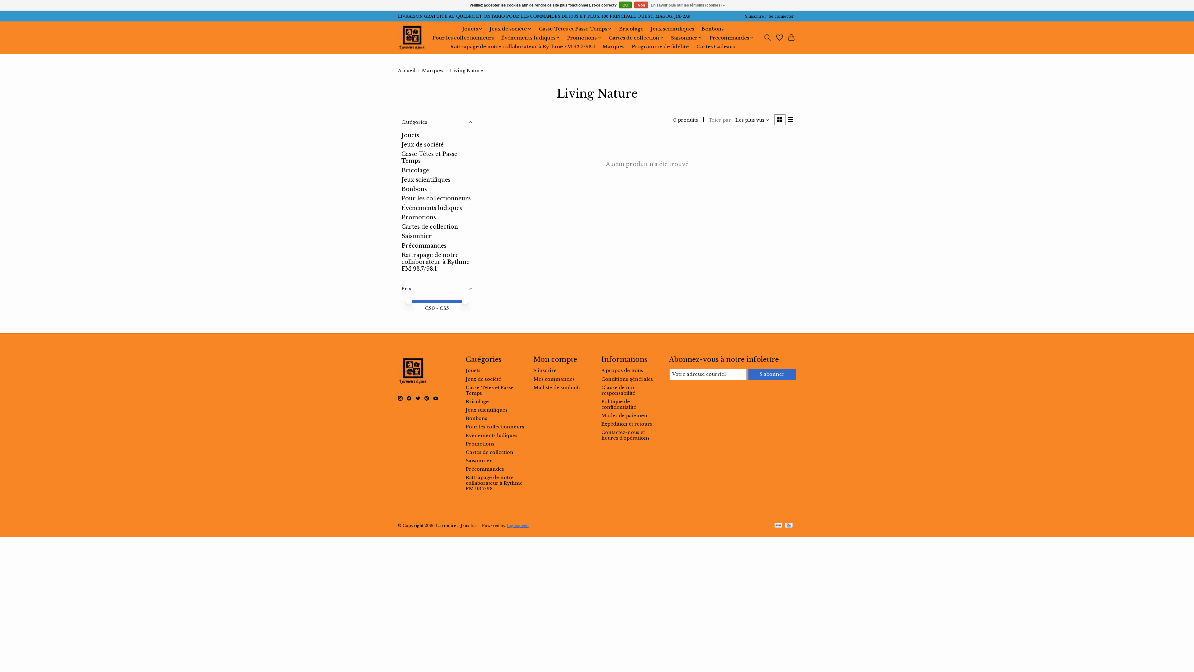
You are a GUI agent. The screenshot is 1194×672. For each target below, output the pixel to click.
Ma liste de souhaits (557, 387)
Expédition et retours (626, 424)
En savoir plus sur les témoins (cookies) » (688, 5)
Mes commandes (554, 379)
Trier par (720, 120)
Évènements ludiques (431, 208)
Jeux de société (422, 144)
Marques (613, 46)
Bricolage (631, 29)
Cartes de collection (429, 226)
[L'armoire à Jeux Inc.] (412, 38)
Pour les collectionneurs (463, 38)
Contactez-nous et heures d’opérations (625, 435)
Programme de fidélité (660, 46)
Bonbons (712, 29)
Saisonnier (416, 236)
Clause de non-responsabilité (619, 390)
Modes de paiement (625, 415)
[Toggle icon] (767, 37)
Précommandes (424, 245)
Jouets (410, 135)
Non (641, 5)
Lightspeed (518, 525)
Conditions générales (627, 379)
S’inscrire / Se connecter (769, 16)
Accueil (406, 70)
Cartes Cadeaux (716, 46)
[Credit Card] (789, 526)
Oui (625, 5)
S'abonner (772, 374)
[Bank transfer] (779, 526)
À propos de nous (622, 370)
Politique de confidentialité (618, 404)
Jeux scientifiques (672, 29)
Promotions (418, 217)
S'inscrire (545, 370)
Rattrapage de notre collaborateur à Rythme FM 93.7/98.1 (522, 46)
